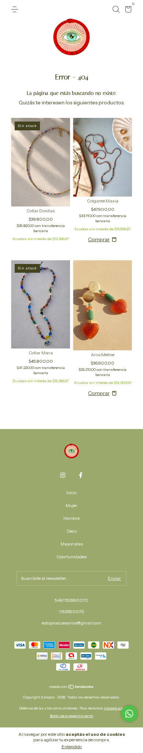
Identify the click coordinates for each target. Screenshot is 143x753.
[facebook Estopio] (81, 475)
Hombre (71, 518)
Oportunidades (71, 556)
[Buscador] (116, 9)
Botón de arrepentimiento (71, 715)
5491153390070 (71, 600)
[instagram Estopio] (63, 475)
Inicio (71, 492)
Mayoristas (71, 544)
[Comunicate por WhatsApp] (129, 713)
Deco (72, 531)
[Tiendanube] (72, 687)
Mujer (71, 505)
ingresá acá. (114, 708)
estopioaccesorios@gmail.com (71, 623)
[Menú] (16, 9)
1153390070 (71, 611)
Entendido (72, 746)
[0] (127, 10)
